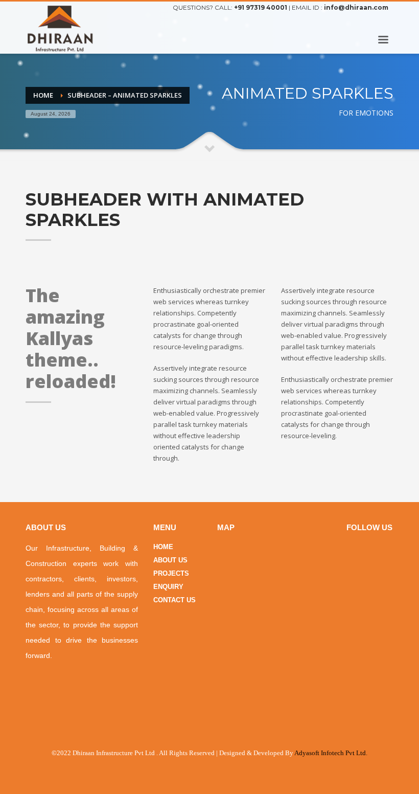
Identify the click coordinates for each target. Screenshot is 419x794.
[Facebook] (370, 21)
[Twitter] (385, 21)
